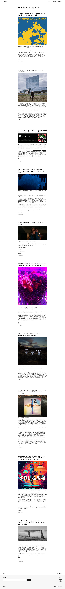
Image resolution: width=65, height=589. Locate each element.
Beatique (5, 1)
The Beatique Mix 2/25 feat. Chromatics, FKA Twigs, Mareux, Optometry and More (32, 131)
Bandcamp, (21, 52)
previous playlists (34, 493)
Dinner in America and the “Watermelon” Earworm (31, 223)
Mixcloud (60, 581)
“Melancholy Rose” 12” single (27, 420)
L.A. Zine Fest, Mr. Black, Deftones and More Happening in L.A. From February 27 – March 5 (31, 171)
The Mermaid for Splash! (36, 144)
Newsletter (60, 579)
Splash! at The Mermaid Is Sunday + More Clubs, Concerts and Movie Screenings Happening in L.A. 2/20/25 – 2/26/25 (31, 457)
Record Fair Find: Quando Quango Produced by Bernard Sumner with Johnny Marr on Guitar (32, 391)
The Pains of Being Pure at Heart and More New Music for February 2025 (31, 14)
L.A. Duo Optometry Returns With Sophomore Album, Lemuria (28, 334)
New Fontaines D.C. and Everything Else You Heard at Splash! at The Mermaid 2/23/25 (32, 264)
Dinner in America (39, 243)
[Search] (29, 580)
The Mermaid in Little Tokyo (36, 490)
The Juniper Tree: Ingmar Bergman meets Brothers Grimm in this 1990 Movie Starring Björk (31, 522)
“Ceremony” (31, 375)
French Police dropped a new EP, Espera (30, 46)
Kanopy (19, 546)
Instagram (60, 580)
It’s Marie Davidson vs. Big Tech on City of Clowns (30, 71)
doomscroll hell (26, 105)
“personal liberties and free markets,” (29, 106)
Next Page (59, 573)
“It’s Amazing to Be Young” (39, 307)
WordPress (60, 586)
